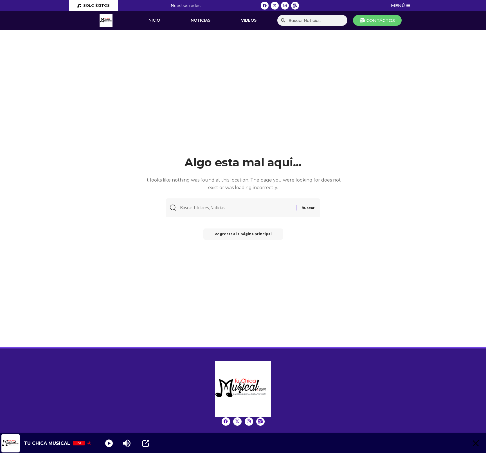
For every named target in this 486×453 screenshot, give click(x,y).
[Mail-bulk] (295, 6)
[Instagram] (285, 6)
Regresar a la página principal (243, 234)
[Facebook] (265, 6)
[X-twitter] (275, 6)
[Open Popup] (145, 443)
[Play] (109, 443)
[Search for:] (236, 207)
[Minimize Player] (475, 443)
